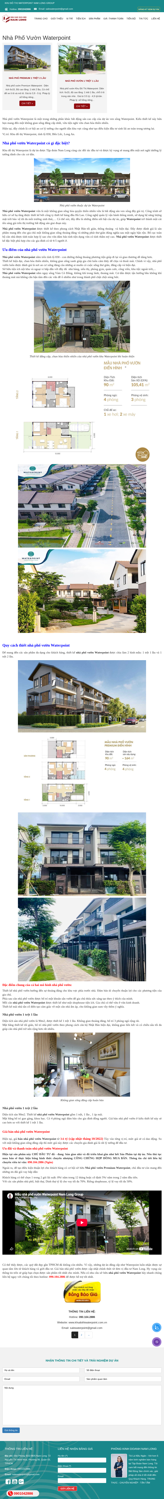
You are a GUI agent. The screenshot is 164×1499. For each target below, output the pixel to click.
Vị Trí (69, 18)
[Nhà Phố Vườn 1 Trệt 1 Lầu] (82, 59)
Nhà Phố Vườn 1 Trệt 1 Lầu (82, 81)
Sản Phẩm (94, 18)
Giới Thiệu (57, 18)
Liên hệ (155, 18)
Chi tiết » (27, 103)
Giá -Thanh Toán (113, 18)
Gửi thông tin (11, 1430)
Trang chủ (41, 18)
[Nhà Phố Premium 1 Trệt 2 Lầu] (27, 58)
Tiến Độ (131, 18)
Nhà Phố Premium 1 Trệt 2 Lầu (27, 78)
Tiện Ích (81, 18)
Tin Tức (143, 18)
